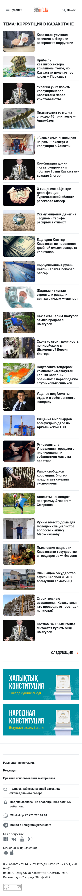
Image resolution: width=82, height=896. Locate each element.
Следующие (62, 653)
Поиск (70, 10)
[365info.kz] (41, 10)
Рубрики (16, 10)
